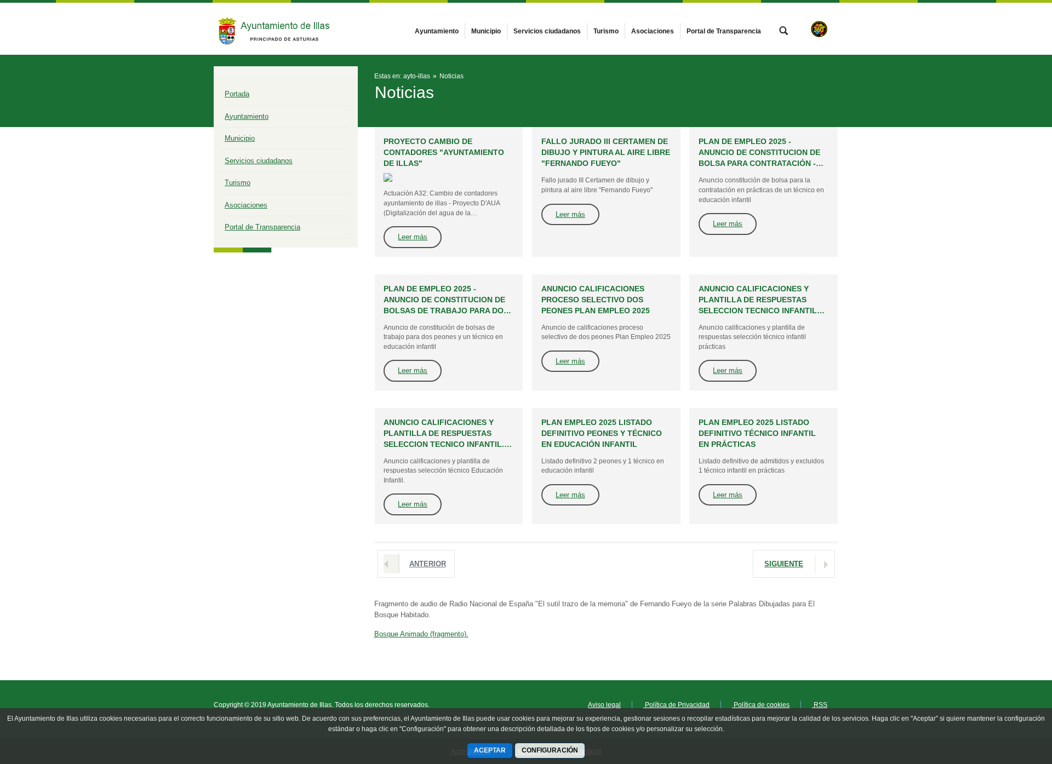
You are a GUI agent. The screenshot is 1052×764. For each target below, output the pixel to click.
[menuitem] (436, 31)
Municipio (240, 138)
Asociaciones (246, 205)
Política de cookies (761, 705)
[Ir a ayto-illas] (274, 28)
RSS (819, 705)
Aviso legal (604, 705)
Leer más (412, 237)
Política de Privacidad (676, 705)
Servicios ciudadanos (259, 161)
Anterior (427, 564)
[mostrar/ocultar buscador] (783, 32)
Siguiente (783, 564)
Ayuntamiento (246, 116)
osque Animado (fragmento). (421, 634)
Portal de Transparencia (262, 227)
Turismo (237, 183)
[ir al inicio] (1008, 698)
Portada (237, 94)
